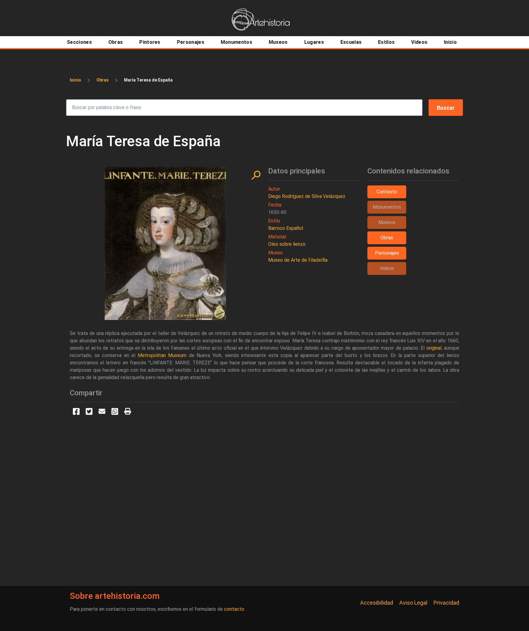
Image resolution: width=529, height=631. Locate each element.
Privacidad (446, 602)
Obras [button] (387, 238)
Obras (102, 80)
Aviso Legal (413, 602)
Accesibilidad (376, 602)
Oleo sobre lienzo (287, 244)
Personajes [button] (387, 253)
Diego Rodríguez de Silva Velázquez (306, 196)
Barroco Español (285, 228)
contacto (234, 609)
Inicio (75, 80)
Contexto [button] (387, 192)
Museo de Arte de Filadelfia (298, 260)
